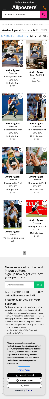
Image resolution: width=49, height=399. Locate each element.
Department (6, 36)
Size (31, 36)
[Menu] (4, 8)
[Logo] (24, 7)
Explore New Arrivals (24, 2)
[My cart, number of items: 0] (44, 7)
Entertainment (8, 25)
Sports (20, 25)
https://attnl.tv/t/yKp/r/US (16, 330)
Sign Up (39, 285)
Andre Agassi (38, 25)
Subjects (21, 36)
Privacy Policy (24, 370)
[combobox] (21, 14)
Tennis (28, 25)
